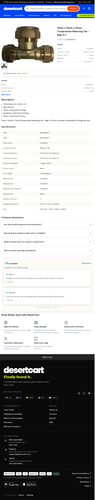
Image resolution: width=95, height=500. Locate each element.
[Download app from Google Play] (12, 484)
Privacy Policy (84, 477)
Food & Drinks (34, 15)
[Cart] (89, 9)
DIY (55, 15)
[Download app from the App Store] (29, 484)
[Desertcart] (13, 8)
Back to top (47, 357)
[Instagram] (79, 393)
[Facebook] (89, 393)
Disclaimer (85, 482)
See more (5, 94)
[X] (84, 393)
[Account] (84, 9)
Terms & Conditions (81, 473)
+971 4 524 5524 (15, 464)
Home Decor (20, 15)
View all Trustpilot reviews (47, 307)
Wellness (7, 15)
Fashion (46, 15)
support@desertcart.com (20, 454)
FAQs (88, 486)
